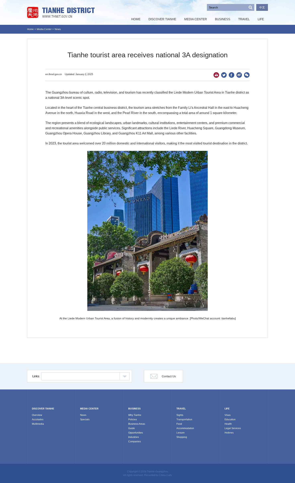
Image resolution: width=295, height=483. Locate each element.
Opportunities (135, 432)
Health (228, 423)
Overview (37, 415)
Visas (228, 415)
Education (230, 419)
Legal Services (233, 428)
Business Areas (136, 423)
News (58, 29)
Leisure (180, 432)
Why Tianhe (134, 415)
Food (179, 423)
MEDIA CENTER (89, 408)
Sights (179, 415)
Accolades (37, 419)
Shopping (181, 437)
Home (30, 29)
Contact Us (169, 376)
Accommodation (185, 428)
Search (250, 7)
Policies (132, 419)
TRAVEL (181, 408)
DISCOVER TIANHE (43, 408)
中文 (262, 7)
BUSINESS (134, 408)
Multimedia (38, 423)
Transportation (184, 419)
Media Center (44, 29)
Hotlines (229, 432)
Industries (133, 437)
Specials (85, 419)
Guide (131, 428)
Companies (134, 441)
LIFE (227, 408)
